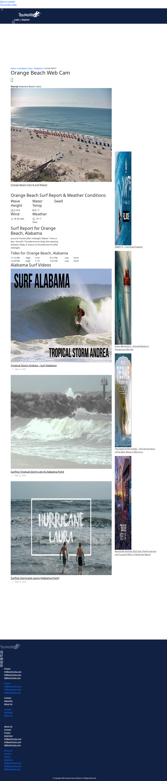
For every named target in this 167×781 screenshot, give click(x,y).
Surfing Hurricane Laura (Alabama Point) (35, 578)
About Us (8, 704)
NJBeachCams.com (12, 678)
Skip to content (7, 1)
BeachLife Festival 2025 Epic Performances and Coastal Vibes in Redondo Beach (135, 553)
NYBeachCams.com (12, 675)
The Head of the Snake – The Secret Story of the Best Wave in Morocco (135, 450)
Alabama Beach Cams (30, 86)
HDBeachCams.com (12, 672)
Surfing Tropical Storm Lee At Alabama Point (37, 471)
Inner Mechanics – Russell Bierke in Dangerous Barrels (132, 348)
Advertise (8, 701)
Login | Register (22, 19)
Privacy (7, 668)
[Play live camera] (12, 80)
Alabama (38, 68)
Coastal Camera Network (73, 778)
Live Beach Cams (25, 68)
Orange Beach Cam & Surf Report (29, 184)
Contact (7, 698)
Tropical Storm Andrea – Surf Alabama (34, 365)
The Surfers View (8, 4)
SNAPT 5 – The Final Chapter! (129, 246)
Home (13, 68)
